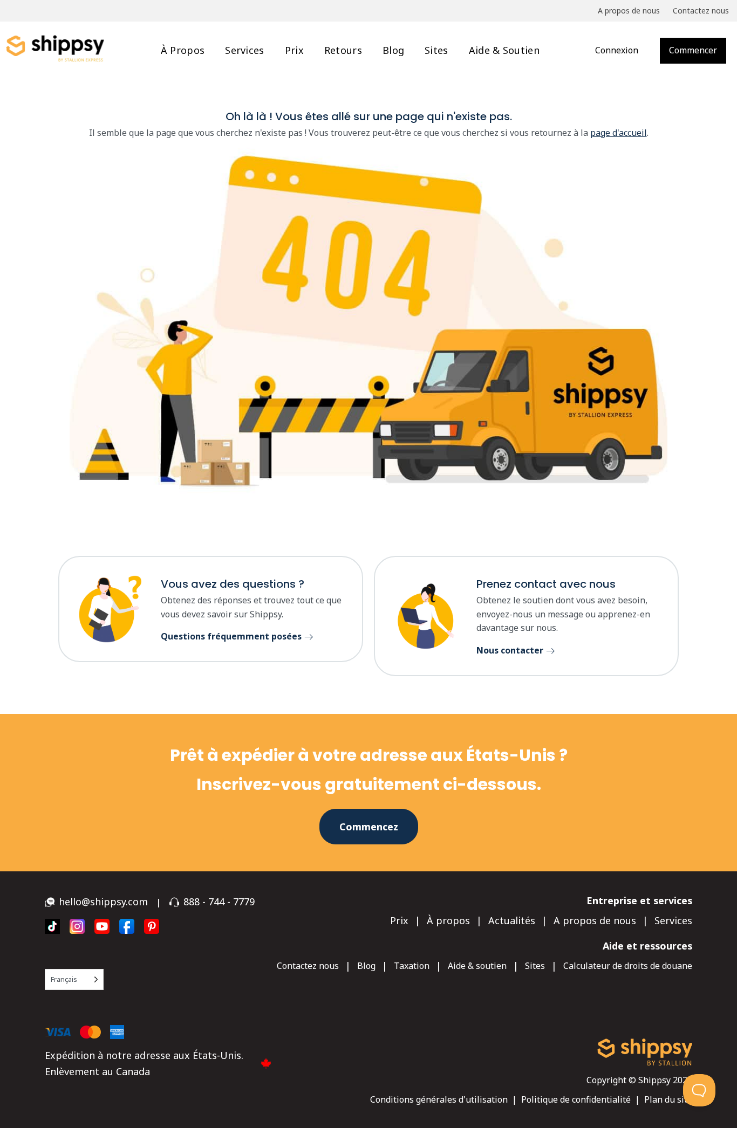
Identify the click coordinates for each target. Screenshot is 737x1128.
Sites (436, 50)
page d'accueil (618, 133)
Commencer (693, 50)
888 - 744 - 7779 (219, 901)
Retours (343, 50)
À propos (182, 50)
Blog (393, 50)
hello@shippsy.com (103, 901)
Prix (294, 50)
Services (244, 50)
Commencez (368, 826)
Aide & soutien (504, 50)
